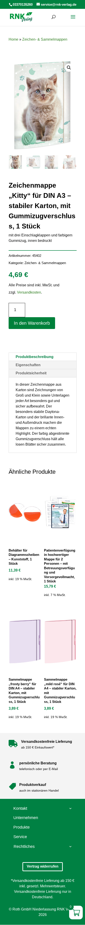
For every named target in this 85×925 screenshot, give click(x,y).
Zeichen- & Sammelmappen (44, 39)
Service (20, 836)
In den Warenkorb (32, 323)
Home (13, 39)
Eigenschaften (28, 365)
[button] (69, 68)
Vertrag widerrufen (42, 866)
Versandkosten (29, 292)
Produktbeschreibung (34, 357)
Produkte (21, 827)
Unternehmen (25, 817)
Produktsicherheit (31, 373)
